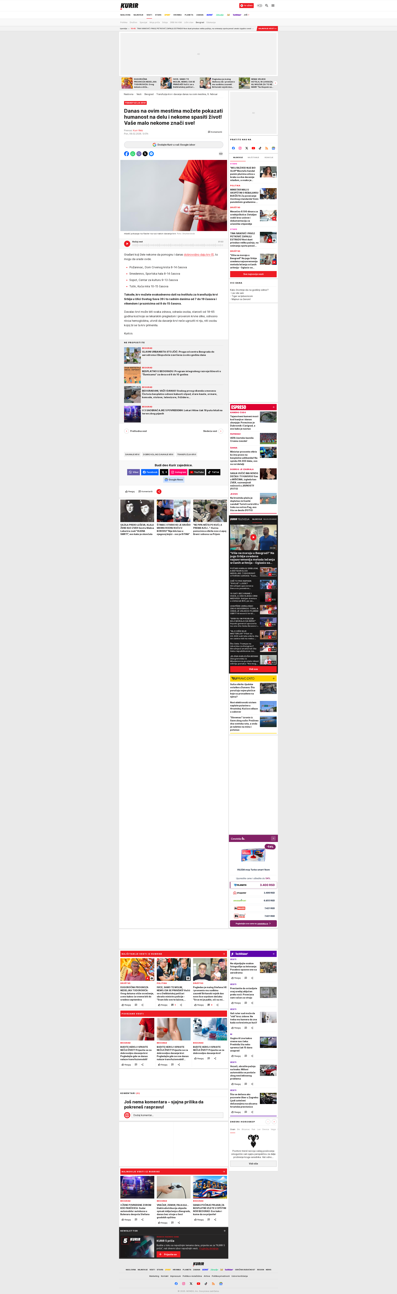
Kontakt (164, 1276)
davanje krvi (132, 454)
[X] (246, 148)
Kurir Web (138, 130)
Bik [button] (238, 1129)
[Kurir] (129, 6)
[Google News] (273, 148)
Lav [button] (259, 1129)
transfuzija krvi (186, 454)
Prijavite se (170, 1254)
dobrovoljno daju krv (197, 254)
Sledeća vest (210, 431)
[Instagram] (240, 148)
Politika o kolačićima (192, 1276)
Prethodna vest (138, 431)
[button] (215, 132)
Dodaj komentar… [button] (143, 1115)
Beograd (149, 94)
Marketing (154, 1276)
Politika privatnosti (221, 1276)
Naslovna (128, 94)
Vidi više (253, 1163)
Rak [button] (253, 1129)
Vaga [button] (273, 1129)
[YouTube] (253, 148)
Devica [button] (265, 1129)
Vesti (138, 94)
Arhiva (207, 1276)
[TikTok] (260, 148)
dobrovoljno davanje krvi (158, 454)
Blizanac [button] (246, 1129)
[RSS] (266, 148)
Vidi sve (253, 669)
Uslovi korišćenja (240, 1276)
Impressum (175, 1276)
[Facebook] (233, 148)
